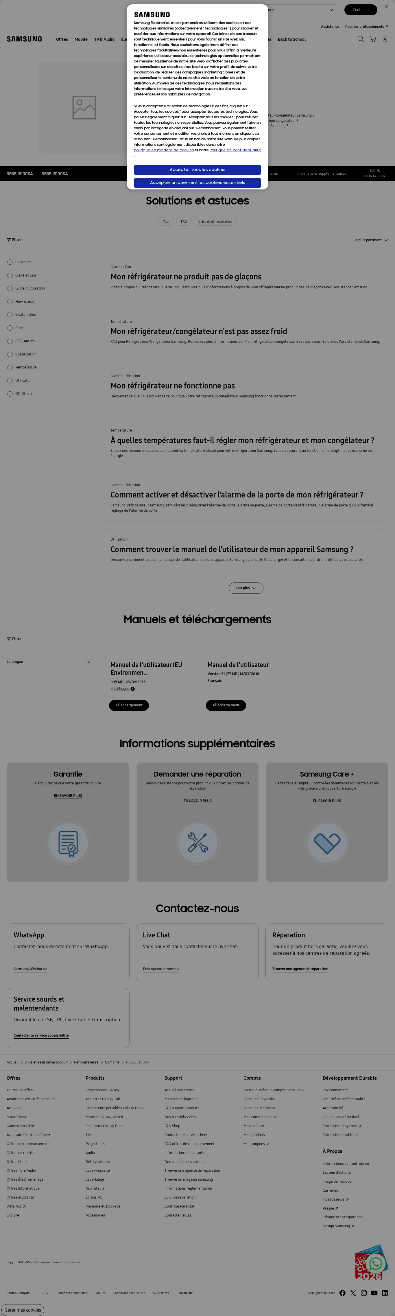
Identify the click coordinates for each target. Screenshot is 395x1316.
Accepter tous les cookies (198, 170)
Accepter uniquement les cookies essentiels (197, 183)
